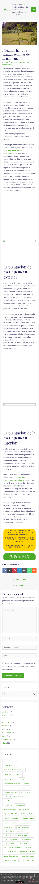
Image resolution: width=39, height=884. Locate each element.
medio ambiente (11, 818)
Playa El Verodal (9, 843)
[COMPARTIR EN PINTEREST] (14, 570)
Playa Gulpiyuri (22, 843)
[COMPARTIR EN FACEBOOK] (4, 570)
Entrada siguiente (20, 585)
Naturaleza (24, 823)
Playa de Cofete (9, 831)
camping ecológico (10, 779)
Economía (6, 722)
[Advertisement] (19, 217)
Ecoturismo (8, 805)
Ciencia (5, 715)
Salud (4, 736)
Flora (4, 729)
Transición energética (11, 856)
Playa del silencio (26, 839)
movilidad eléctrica (10, 823)
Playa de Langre (9, 835)
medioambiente (28, 818)
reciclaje (28, 847)
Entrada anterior (19, 579)
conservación (9, 788)
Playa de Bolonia (23, 827)
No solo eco (6, 733)
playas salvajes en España (13, 847)
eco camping (25, 792)
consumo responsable (25, 788)
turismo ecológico (28, 856)
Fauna (4, 726)
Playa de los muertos (10, 839)
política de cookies (27, 879)
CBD (22, 779)
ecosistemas (8, 801)
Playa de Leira (22, 835)
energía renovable (10, 809)
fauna (23, 814)
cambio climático (12, 774)
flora (30, 814)
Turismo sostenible (28, 860)
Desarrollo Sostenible (10, 792)
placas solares (9, 827)
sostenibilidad (10, 851)
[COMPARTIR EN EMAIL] (24, 570)
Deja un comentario (17, 62)
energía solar (24, 809)
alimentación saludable (12, 761)
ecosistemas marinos (24, 801)
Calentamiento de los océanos (14, 770)
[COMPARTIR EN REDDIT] (34, 570)
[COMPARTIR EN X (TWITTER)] (9, 570)
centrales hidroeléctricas (12, 784)
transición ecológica (27, 852)
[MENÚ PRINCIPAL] (33, 9)
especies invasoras (11, 814)
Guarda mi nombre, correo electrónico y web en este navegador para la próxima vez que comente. (19, 666)
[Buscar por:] (19, 694)
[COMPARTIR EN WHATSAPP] (29, 570)
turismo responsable (10, 860)
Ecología (7, 796)
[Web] (19, 656)
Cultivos (5, 62)
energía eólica (20, 805)
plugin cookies (33, 881)
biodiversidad (9, 765)
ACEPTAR (19, 882)
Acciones (5, 712)
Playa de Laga (22, 831)
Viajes (4, 743)
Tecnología (6, 740)
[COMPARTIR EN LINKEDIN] (19, 570)
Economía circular (20, 796)
